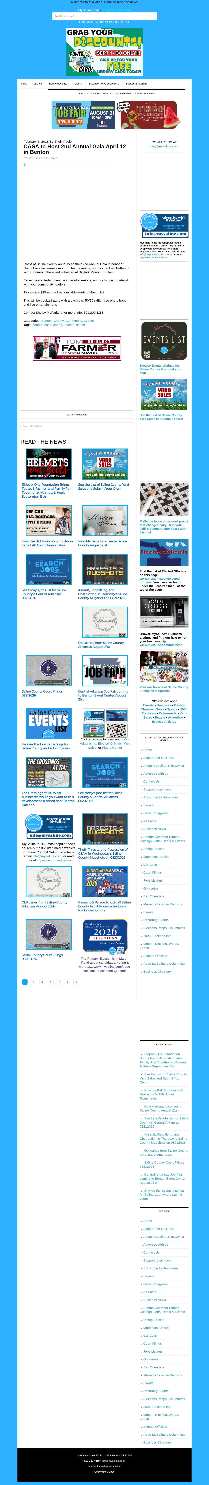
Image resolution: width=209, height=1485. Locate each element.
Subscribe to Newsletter (160, 797)
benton (37, 325)
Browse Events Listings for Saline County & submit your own (161, 369)
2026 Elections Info (157, 936)
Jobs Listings (153, 880)
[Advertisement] (77, 386)
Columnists (168, 713)
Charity (59, 321)
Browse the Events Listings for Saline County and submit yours (46, 746)
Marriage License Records (162, 904)
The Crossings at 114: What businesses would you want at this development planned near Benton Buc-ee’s (48, 799)
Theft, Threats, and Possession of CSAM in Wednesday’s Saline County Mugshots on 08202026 (103, 853)
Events (89, 321)
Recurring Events (156, 920)
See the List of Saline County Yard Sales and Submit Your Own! (103, 486)
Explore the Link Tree (159, 758)
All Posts (149, 821)
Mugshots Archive (156, 857)
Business (164, 705)
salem (80, 325)
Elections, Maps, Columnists (164, 928)
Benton (46, 321)
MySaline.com (88, 10)
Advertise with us (155, 773)
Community (73, 321)
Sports (172, 709)
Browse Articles (164, 721)
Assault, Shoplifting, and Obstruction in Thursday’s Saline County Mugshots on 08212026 (102, 594)
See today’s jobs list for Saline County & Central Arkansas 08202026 (100, 797)
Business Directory (157, 971)
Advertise (175, 717)
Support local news (157, 789)
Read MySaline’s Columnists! (164, 963)
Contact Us (151, 781)
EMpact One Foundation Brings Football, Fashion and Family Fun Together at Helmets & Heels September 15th (46, 490)
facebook (93, 1466)
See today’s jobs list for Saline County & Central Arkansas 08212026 (44, 594)
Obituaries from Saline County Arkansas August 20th (44, 904)
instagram (106, 1466)
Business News (154, 829)
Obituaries (150, 888)
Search (148, 805)
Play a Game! (112, 747)
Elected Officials (110, 743)
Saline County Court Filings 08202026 (42, 957)
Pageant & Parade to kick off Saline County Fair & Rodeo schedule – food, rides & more (104, 906)
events (69, 325)
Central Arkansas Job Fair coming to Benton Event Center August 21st (103, 695)
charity (58, 325)
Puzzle (160, 717)
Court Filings (152, 872)
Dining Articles (153, 849)
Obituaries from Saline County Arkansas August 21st (101, 645)
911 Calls (150, 865)
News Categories (155, 813)
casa (47, 325)
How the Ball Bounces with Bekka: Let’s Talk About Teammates (48, 543)
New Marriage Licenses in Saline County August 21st (102, 543)
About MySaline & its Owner (163, 766)
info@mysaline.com (116, 10)
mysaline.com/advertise (54, 860)
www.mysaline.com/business (161, 645)
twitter (117, 1466)
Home (147, 750)
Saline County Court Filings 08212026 (42, 693)
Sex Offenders (153, 896)
